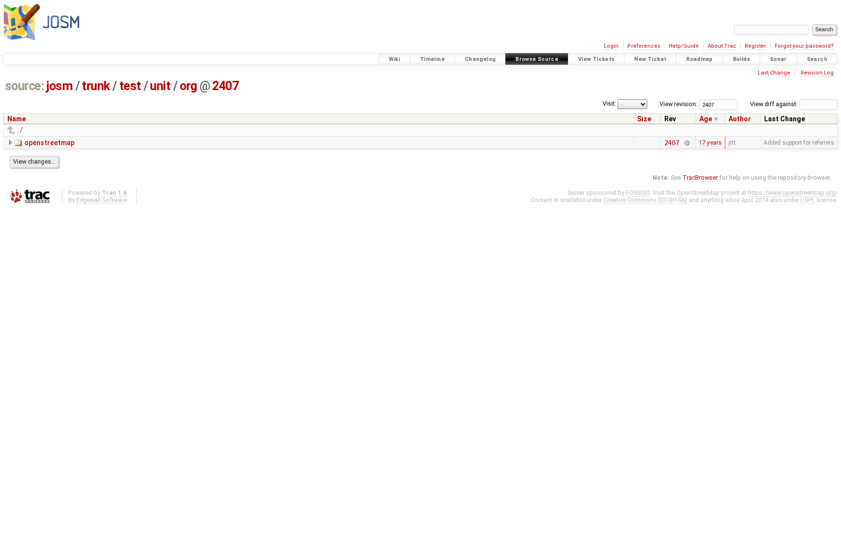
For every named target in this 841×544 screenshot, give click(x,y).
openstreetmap (49, 143)
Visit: (609, 103)
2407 (225, 86)
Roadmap (699, 59)
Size (644, 119)
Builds (741, 59)
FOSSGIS (638, 192)
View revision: (678, 104)
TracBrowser (700, 177)
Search (817, 59)
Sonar (778, 59)
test (130, 86)
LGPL (808, 200)
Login (611, 46)
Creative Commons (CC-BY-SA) (645, 200)
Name (16, 119)
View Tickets (596, 59)
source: (24, 86)
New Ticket (650, 59)
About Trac (722, 46)
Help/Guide (684, 46)
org (188, 86)
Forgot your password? (804, 46)
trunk (96, 86)
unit (160, 86)
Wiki (395, 59)
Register (755, 46)
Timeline (432, 59)
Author (740, 119)
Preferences (643, 46)
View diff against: (774, 104)
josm (59, 86)
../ (20, 130)
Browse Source (536, 59)
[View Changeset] (686, 143)
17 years (710, 142)
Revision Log (817, 73)
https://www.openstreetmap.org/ (793, 192)
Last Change (774, 73)
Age (705, 119)
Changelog (480, 59)
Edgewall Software (101, 200)
